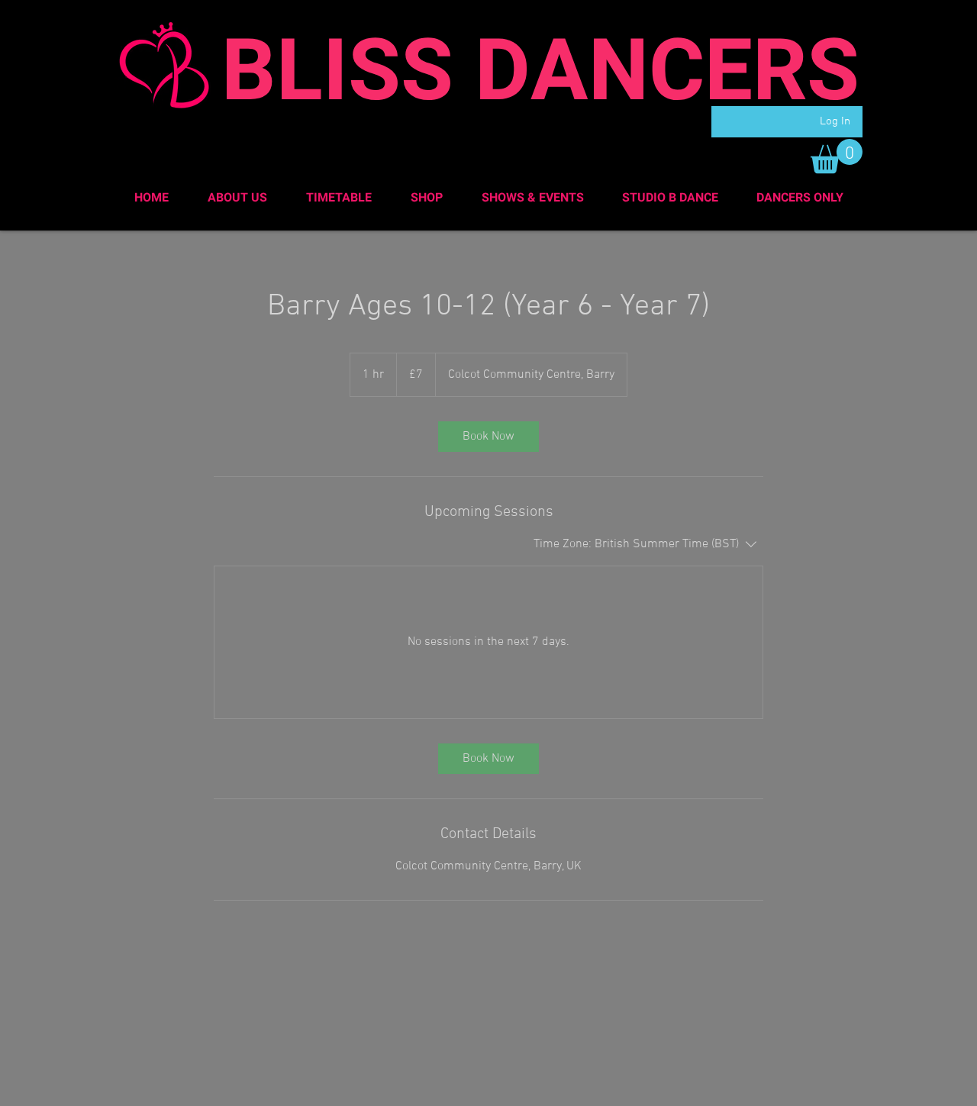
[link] (488, 436)
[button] (837, 156)
